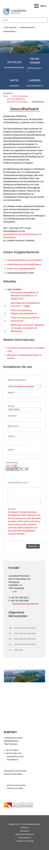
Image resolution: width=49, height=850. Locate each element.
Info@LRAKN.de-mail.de (15, 756)
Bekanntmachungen (14, 68)
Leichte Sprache (10, 27)
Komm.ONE (29, 841)
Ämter (14, 80)
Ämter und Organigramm (16, 99)
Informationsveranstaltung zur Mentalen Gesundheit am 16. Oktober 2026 (25, 295)
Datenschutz (24, 831)
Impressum (24, 828)
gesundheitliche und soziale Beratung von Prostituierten (22, 236)
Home (5, 96)
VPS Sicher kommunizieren (16, 785)
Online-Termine (34, 60)
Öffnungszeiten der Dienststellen (15, 771)
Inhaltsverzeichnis (24, 838)
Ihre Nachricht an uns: (18, 482)
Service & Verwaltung (20, 96)
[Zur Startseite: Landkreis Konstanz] (14, 12)
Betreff (12, 392)
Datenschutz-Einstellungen (24, 834)
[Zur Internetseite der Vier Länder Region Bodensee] (19, 805)
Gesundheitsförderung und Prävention (24, 260)
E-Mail (11, 449)
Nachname (13, 426)
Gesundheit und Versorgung (17, 102)
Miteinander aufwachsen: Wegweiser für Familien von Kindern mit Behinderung (28, 328)
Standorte (14, 86)
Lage (14, 591)
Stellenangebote (35, 86)
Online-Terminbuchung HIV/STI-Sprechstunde (25, 319)
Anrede (11, 406)
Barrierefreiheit (10, 31)
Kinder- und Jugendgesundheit (21, 268)
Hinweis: (24, 521)
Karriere (35, 80)
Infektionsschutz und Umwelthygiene (24, 264)
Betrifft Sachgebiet (17, 380)
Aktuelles (14, 62)
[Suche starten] (46, 20)
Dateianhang (12, 464)
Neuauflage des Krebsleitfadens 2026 (25, 304)
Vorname (13, 416)
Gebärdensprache (27, 27)
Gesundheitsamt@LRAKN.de (25, 604)
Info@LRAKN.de (12, 760)
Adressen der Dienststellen (13, 774)
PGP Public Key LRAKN (15, 788)
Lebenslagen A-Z (34, 69)
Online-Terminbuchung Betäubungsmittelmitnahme (23, 312)
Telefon (11, 436)
